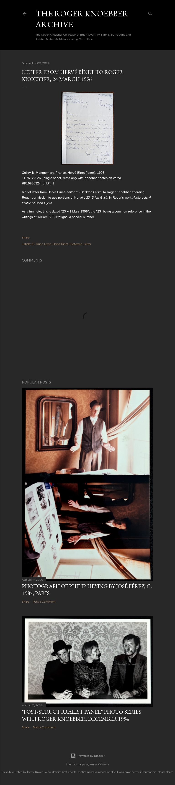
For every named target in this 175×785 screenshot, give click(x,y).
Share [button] (25, 237)
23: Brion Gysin (41, 244)
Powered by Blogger (91, 755)
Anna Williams (99, 764)
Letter (87, 244)
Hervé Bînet (60, 244)
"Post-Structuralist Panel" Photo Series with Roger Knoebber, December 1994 (81, 715)
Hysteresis (75, 244)
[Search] (150, 12)
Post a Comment (44, 601)
